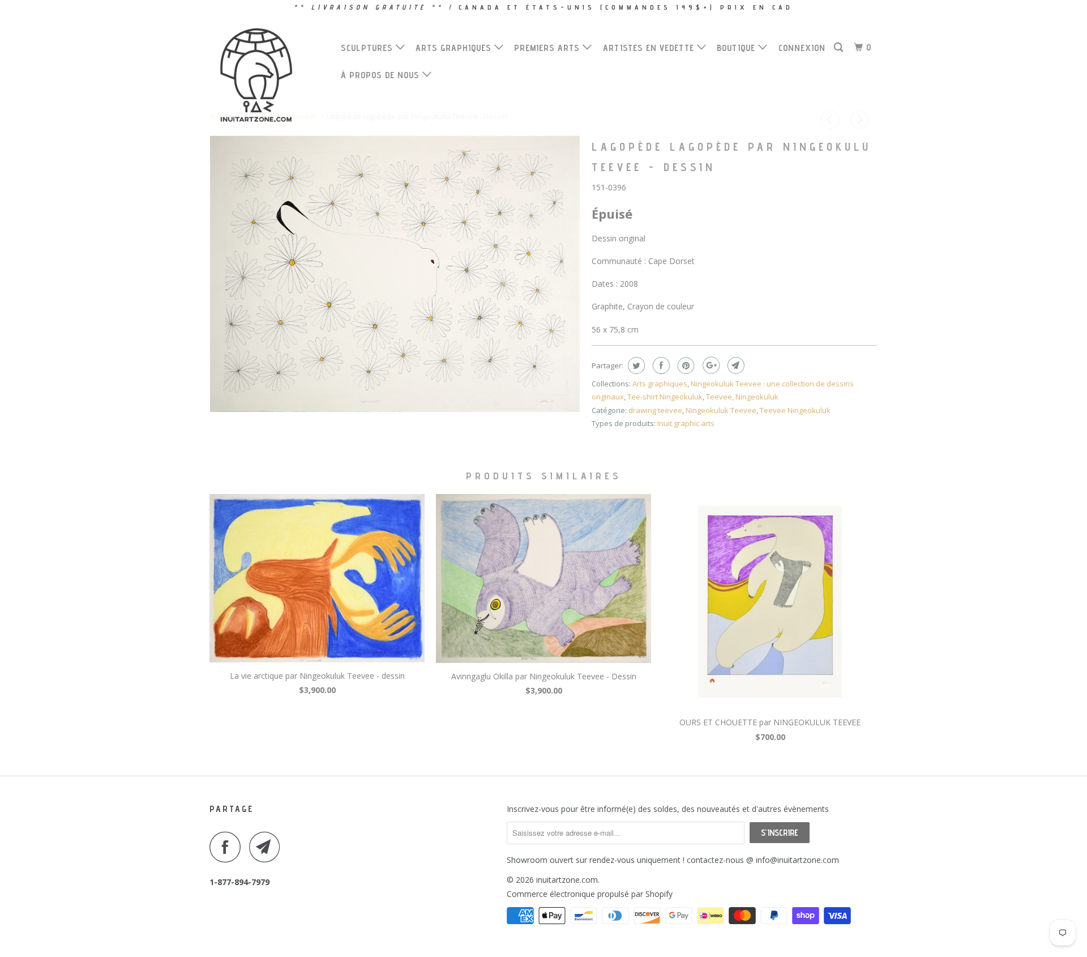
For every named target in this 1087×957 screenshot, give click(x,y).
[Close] (700, 293)
